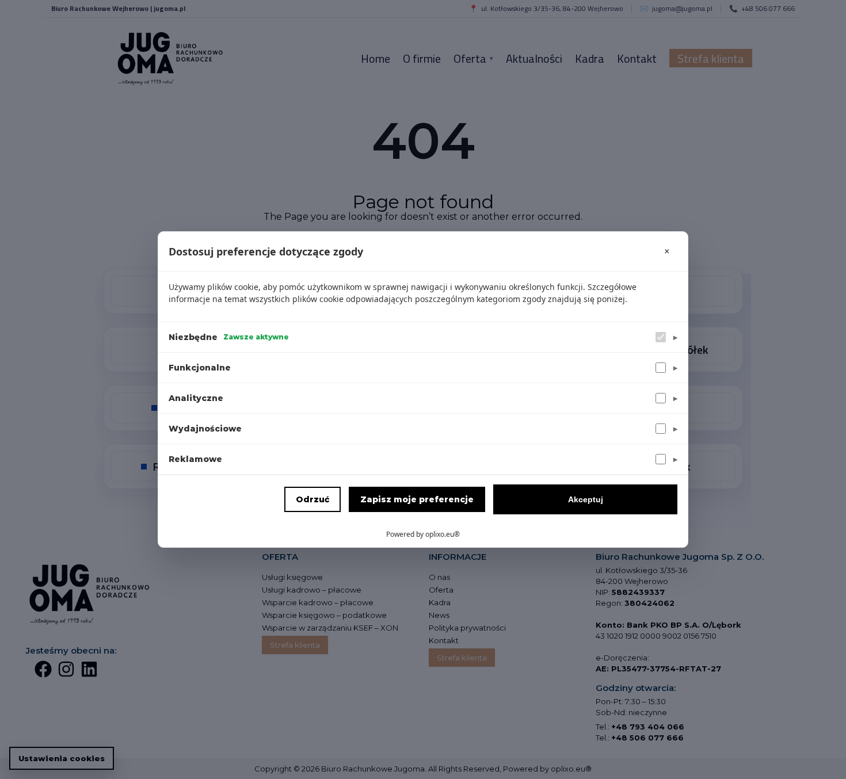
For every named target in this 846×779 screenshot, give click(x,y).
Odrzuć (312, 499)
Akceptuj (585, 499)
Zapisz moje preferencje (417, 499)
